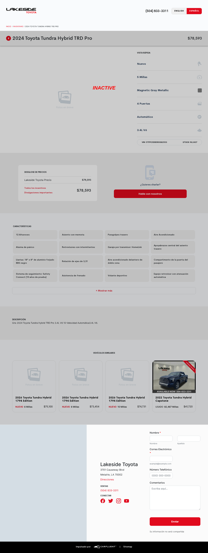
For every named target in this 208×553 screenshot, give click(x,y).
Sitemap (126, 546)
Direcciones (107, 479)
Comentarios (157, 482)
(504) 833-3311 (157, 11)
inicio (8, 26)
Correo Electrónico (161, 451)
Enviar (175, 521)
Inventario (18, 26)
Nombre (155, 432)
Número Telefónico (161, 469)
